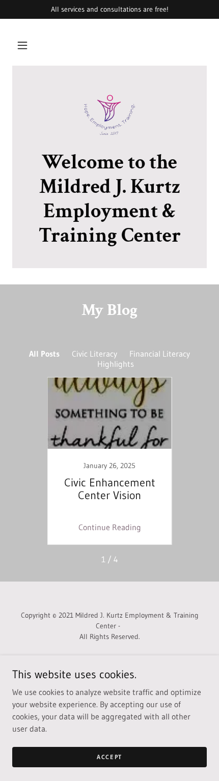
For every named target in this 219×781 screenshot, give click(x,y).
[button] (22, 45)
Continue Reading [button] (109, 527)
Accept (109, 757)
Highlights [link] (115, 364)
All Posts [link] (44, 354)
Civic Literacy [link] (94, 354)
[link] (109, 114)
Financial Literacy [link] (159, 354)
